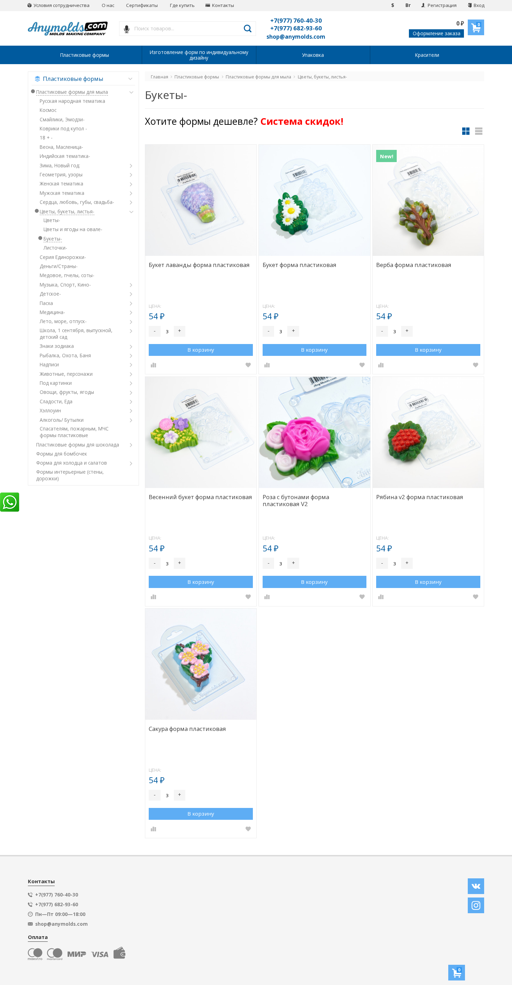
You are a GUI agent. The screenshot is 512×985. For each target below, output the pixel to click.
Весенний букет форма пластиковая (200, 497)
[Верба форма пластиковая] (428, 200)
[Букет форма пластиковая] (314, 200)
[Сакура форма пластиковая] (200, 664)
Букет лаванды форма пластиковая (199, 265)
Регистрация (442, 5)
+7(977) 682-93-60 (296, 28)
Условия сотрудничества (61, 5)
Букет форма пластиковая (299, 265)
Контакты (222, 5)
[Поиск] (248, 28)
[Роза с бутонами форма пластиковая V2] (314, 432)
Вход (478, 5)
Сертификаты (142, 5)
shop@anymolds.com (295, 36)
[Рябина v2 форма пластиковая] (428, 432)
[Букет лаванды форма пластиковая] (200, 200)
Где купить (182, 5)
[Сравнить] (153, 365)
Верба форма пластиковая (413, 265)
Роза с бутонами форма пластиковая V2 (296, 501)
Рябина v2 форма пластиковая (419, 497)
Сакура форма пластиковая (187, 729)
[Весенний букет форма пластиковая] (200, 432)
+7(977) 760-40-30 (296, 20)
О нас (108, 5)
